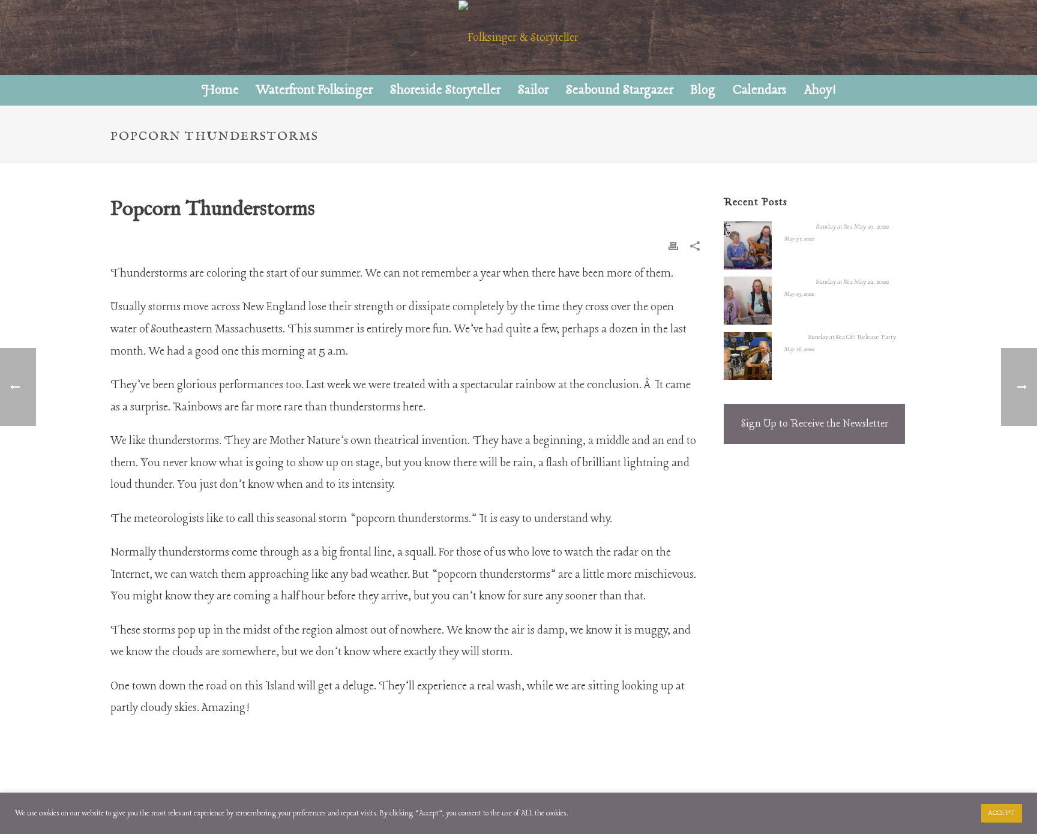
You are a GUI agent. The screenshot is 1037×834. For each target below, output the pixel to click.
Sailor (533, 90)
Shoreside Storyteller (445, 90)
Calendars (760, 90)
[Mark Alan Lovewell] (518, 37)
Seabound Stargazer (619, 90)
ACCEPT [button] (1001, 813)
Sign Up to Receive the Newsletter (814, 424)
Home (220, 90)
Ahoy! (820, 90)
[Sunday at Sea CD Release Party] (748, 356)
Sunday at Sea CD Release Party (852, 337)
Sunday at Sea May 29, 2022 (852, 227)
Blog (703, 90)
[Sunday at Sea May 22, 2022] (748, 301)
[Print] (673, 246)
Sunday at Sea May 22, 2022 (852, 282)
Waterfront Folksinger (314, 90)
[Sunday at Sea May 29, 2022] (748, 245)
